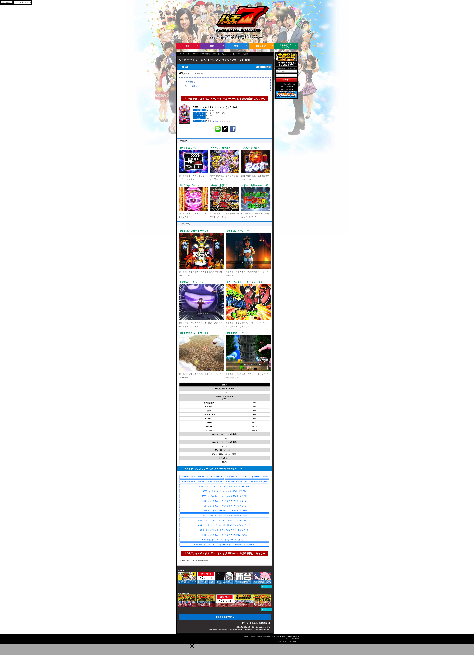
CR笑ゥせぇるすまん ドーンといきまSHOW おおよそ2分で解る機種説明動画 (224, 544)
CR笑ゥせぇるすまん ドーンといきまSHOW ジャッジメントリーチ (224, 525)
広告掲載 (259, 636)
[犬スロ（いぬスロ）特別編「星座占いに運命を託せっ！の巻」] (254, 573)
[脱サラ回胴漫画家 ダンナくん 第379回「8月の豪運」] (178, 573)
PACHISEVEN (295, 638)
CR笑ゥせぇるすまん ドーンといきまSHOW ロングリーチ (224, 505)
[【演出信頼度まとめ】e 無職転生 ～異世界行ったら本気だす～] (254, 596)
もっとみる (265, 587)
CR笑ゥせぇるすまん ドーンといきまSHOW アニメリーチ (224, 510)
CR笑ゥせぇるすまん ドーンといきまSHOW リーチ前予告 (224, 496)
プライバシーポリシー (292, 636)
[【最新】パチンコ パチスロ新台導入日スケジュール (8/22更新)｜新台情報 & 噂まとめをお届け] (197, 573)
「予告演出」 (190, 82)
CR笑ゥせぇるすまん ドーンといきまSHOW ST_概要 (247, 481)
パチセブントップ (183, 54)
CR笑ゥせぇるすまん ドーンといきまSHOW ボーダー (201, 476)
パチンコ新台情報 (286, 89)
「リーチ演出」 (191, 86)
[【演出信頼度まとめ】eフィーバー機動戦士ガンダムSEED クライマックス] (197, 596)
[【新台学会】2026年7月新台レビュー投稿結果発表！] (235, 573)
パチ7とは (246, 636)
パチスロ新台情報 (286, 86)
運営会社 (253, 636)
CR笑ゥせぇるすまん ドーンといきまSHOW (226, 54)
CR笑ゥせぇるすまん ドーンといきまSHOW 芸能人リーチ (224, 515)
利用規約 (282, 636)
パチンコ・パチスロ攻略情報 (201, 54)
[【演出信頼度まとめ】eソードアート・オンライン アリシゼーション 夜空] (178, 596)
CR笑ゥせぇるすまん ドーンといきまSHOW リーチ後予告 (224, 500)
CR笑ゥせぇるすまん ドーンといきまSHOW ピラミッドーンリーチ (224, 520)
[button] (192, 646)
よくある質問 (275, 636)
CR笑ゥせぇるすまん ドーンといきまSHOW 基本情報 (247, 476)
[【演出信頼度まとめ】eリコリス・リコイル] (235, 596)
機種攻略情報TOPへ (225, 617)
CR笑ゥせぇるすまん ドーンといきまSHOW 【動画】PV (224, 539)
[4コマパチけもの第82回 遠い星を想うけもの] (216, 573)
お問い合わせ (266, 636)
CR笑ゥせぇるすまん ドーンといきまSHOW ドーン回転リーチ (224, 530)
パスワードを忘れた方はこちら (286, 84)
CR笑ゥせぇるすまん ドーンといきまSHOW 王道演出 (201, 481)
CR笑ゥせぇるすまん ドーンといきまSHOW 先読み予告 (224, 491)
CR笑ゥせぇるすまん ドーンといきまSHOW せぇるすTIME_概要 (224, 486)
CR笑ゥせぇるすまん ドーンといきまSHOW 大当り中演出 (224, 534)
